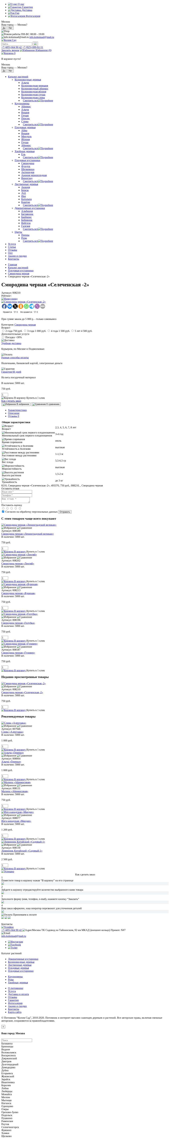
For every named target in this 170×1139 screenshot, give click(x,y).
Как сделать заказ (11, 400)
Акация (25, 187)
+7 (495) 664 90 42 (11, 47)
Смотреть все (30, 100)
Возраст (5, 327)
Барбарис (26, 217)
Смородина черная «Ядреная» (18, 593)
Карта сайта (14, 1012)
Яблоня (25, 139)
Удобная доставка (11, 343)
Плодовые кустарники (27, 160)
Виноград (26, 178)
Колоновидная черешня (34, 85)
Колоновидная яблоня (33, 91)
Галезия (25, 226)
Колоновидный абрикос (34, 88)
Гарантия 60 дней (11, 371)
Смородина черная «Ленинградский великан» (27, 533)
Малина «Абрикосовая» (14, 791)
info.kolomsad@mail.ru (41, 37)
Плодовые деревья (25, 127)
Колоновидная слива (33, 97)
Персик (25, 118)
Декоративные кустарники (30, 208)
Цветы (18, 232)
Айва (24, 130)
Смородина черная (18, 273)
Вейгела (26, 223)
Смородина (27, 163)
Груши (25, 115)
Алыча (25, 82)
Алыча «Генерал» (11, 761)
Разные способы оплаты (15, 357)
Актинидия (27, 172)
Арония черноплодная (34, 175)
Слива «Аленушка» (12, 731)
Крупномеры (22, 103)
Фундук (25, 166)
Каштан (25, 202)
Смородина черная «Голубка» (18, 623)
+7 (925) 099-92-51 (32, 47)
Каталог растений (18, 267)
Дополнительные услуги (15, 334)
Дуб (23, 193)
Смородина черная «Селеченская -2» (22, 692)
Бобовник (26, 220)
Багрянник (27, 214)
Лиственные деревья (26, 184)
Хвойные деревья (25, 151)
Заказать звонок (10, 50)
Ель (23, 154)
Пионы (25, 235)
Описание (13, 413)
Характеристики (17, 410)
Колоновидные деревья (28, 79)
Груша (24, 142)
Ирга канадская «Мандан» (16, 821)
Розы (24, 238)
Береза (25, 190)
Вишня (25, 112)
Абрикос (26, 106)
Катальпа (26, 199)
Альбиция (27, 211)
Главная (12, 264)
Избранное (43, 50)
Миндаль (26, 136)
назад (14, 298)
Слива (24, 121)
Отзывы (13, 416)
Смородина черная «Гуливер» (18, 652)
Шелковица (27, 169)
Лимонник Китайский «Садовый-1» (21, 850)
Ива (23, 196)
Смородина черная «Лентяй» (17, 563)
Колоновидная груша (33, 94)
